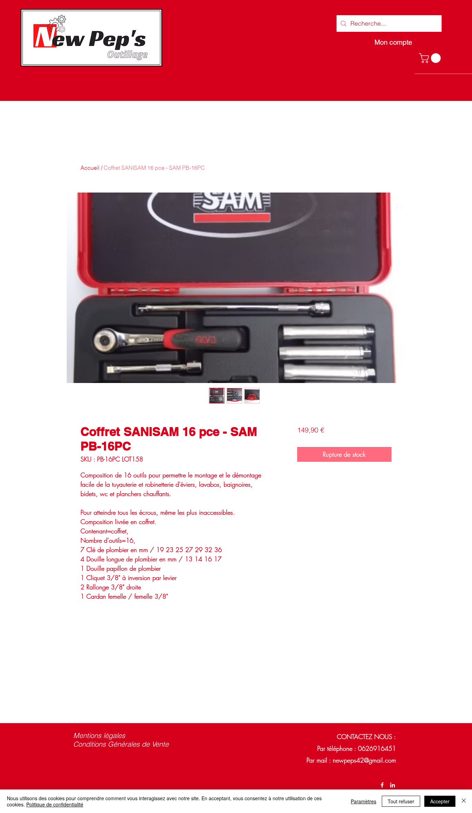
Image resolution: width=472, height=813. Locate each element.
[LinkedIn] (392, 785)
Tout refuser (401, 801)
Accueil (90, 167)
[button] (431, 58)
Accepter (440, 801)
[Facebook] (382, 785)
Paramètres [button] (363, 801)
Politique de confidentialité (54, 804)
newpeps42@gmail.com (364, 760)
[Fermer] (464, 801)
